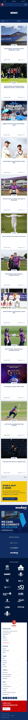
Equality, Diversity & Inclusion (9, 692)
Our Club (5, 684)
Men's (4, 658)
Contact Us (5, 640)
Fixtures (4, 648)
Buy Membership (6, 676)
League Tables (6, 650)
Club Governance (7, 686)
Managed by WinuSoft (5, 717)
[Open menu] (25, 4)
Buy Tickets (5, 672)
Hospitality (5, 678)
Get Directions (6, 642)
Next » (25, 477)
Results (4, 652)
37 (6, 477)
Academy (5, 662)
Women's (5, 660)
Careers (4, 690)
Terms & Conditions (10, 715)
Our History (5, 688)
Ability (4, 664)
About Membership (7, 674)
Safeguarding (6, 694)
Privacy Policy (3, 715)
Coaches (5, 666)
